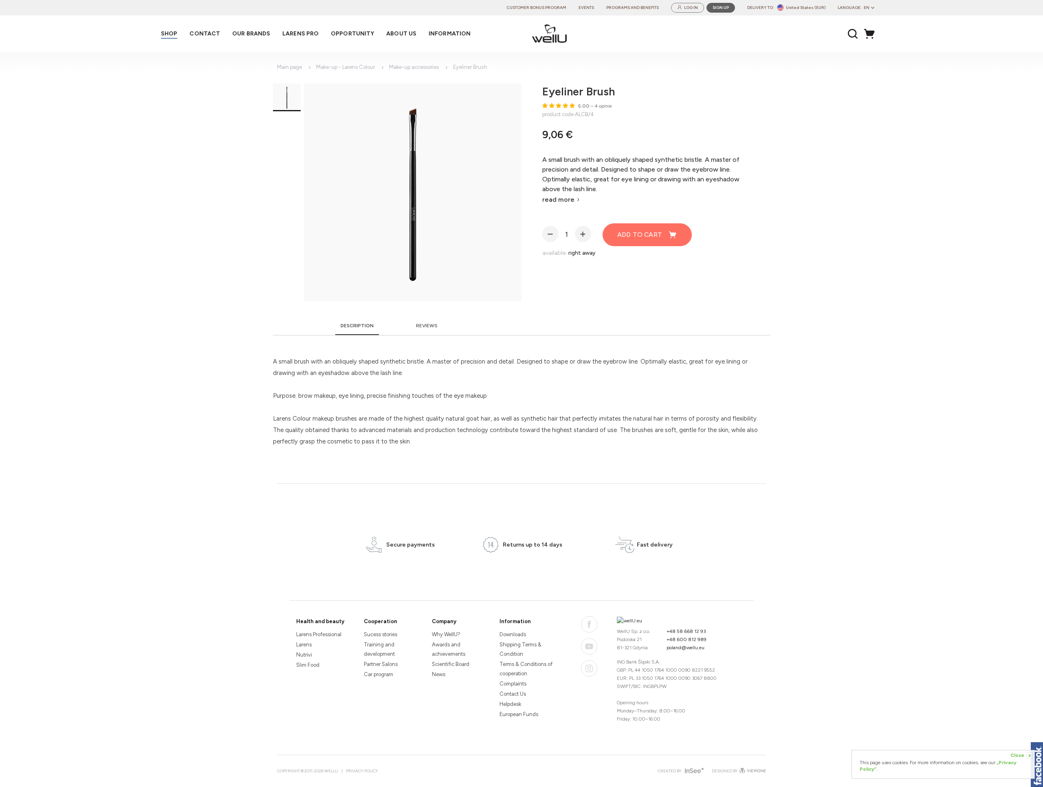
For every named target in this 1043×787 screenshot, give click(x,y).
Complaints (512, 684)
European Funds (518, 714)
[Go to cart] (871, 33)
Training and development (379, 649)
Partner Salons (381, 664)
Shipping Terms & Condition (520, 649)
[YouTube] (589, 646)
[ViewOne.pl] (752, 771)
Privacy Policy (362, 771)
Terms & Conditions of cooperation (525, 669)
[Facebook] (589, 624)
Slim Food (307, 665)
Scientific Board (450, 664)
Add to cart (639, 234)
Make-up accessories (414, 67)
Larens (304, 645)
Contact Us (512, 694)
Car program (378, 674)
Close (1020, 755)
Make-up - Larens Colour (345, 67)
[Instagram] (589, 668)
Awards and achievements (448, 649)
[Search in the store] (853, 33)
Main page (289, 67)
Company (444, 621)
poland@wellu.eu (685, 647)
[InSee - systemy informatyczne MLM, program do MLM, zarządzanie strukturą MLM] (693, 771)
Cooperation (380, 621)
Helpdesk (510, 704)
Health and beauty (320, 621)
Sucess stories (380, 634)
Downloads (512, 634)
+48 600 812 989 (686, 639)
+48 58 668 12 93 (686, 631)
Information (515, 621)
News (438, 674)
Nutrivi (304, 655)
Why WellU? (446, 634)
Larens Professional (318, 634)
